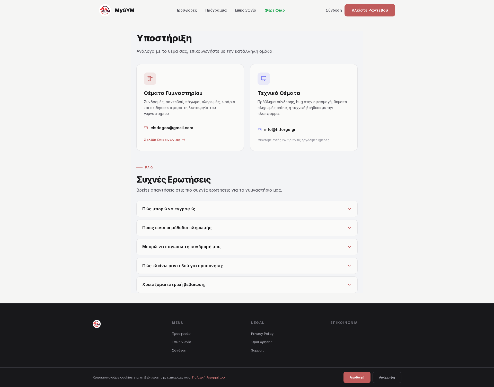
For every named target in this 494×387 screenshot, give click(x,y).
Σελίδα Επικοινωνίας (162, 140)
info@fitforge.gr (280, 129)
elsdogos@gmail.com (172, 127)
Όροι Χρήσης (261, 342)
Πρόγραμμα (216, 10)
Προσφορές (186, 10)
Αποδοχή (357, 377)
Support (257, 350)
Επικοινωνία (245, 10)
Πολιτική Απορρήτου (208, 377)
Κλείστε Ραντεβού (370, 10)
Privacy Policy (262, 333)
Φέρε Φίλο (274, 10)
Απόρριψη (387, 377)
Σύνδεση (334, 10)
